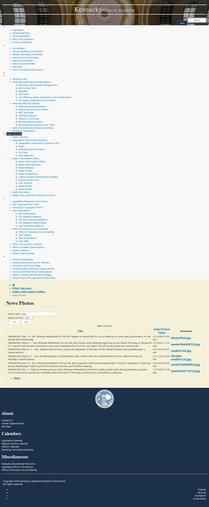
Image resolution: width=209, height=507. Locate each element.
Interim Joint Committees (25, 57)
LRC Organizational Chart (25, 204)
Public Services (14, 133)
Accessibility (199, 498)
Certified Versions (28, 115)
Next (17, 378)
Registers (23, 91)
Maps (21, 146)
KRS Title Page (26, 112)
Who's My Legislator (23, 39)
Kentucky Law (13, 75)
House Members (21, 35)
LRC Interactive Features (31, 225)
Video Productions (28, 173)
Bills (8, 72)
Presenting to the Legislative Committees (34, 277)
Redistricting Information (32, 149)
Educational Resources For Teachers (31, 262)
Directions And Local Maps (26, 265)
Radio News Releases (30, 164)
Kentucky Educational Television (18, 463)
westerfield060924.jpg (185, 364)
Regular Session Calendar (15, 443)
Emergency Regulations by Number (37, 100)
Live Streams (25, 182)
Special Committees (22, 60)
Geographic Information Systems (29, 140)
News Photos (25, 170)
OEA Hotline (25, 234)
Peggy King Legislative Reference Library (33, 195)
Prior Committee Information (27, 69)
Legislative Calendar (12, 440)
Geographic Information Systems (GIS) (39, 143)
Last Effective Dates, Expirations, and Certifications (45, 97)
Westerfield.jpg (181, 338)
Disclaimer (200, 495)
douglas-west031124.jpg (181, 357)
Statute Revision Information (34, 109)
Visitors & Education (16, 256)
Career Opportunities (23, 253)
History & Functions (29, 118)
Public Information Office (25, 158)
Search (197, 20)
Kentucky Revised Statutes (26, 103)
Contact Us (7, 420)
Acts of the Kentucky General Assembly (33, 127)
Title (80, 331)
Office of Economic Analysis (27, 244)
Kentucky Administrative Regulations (31, 81)
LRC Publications (21, 210)
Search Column (16, 317)
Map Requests (26, 155)
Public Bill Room (21, 192)
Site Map (6, 426)
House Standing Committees (27, 51)
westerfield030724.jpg (185, 344)
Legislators (12, 26)
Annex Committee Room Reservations (32, 271)
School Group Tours (29, 179)
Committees (12, 45)
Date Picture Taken (162, 331)
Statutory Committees (23, 63)
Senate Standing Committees (27, 54)
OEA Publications (28, 237)
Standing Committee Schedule (17, 449)
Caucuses (17, 66)
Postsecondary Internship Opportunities (33, 268)
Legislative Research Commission (23, 198)
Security (202, 492)
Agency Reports (20, 250)
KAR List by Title (27, 88)
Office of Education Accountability (30, 228)
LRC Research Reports (30, 216)
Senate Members (21, 32)
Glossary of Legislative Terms (27, 207)
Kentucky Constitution (23, 130)
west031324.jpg (181, 351)
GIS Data (23, 152)
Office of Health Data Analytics (28, 247)
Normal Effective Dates (31, 121)
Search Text (14, 313)
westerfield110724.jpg (185, 371)
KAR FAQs (24, 94)
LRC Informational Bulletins (33, 219)
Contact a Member (22, 42)
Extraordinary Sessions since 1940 (37, 124)
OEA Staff (23, 241)
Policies (202, 489)
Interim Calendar (10, 446)
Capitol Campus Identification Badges (38, 176)
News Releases (26, 167)
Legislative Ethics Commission (17, 466)
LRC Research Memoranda (32, 222)
